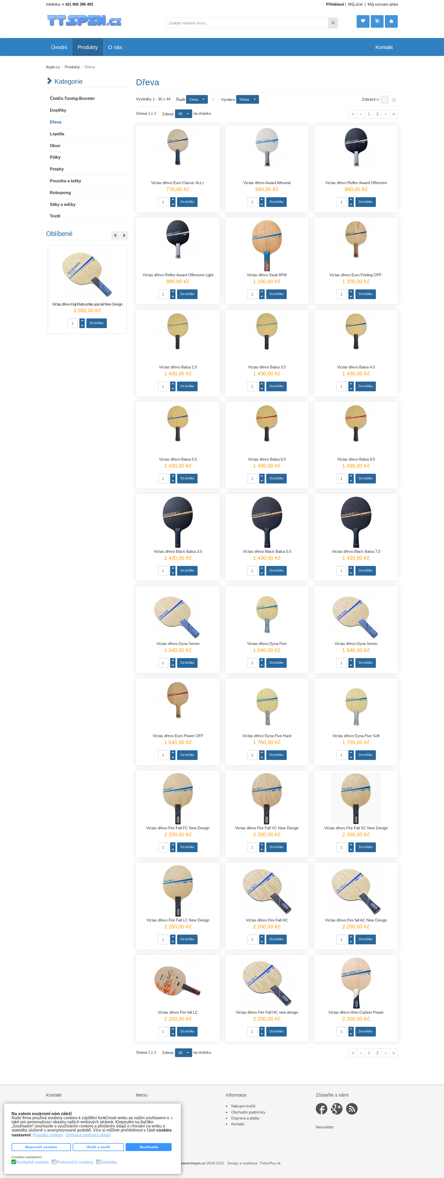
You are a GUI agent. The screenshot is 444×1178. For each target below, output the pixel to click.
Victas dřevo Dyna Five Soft (356, 736)
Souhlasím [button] (149, 1147)
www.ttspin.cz (193, 1163)
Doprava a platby (245, 1118)
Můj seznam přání (383, 4)
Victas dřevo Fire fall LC (178, 1012)
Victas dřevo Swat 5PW (267, 275)
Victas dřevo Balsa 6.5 (267, 459)
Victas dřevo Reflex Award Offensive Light (178, 275)
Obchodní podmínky (248, 1112)
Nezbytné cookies (32, 1162)
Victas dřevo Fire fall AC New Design (356, 920)
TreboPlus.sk (270, 1163)
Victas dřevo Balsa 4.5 (356, 367)
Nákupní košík (243, 1106)
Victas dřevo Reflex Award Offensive (356, 182)
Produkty (72, 67)
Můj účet (355, 4)
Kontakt (237, 1124)
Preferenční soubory (75, 1162)
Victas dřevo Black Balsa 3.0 (178, 551)
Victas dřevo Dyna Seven (177, 643)
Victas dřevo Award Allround (266, 182)
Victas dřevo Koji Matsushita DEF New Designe (87, 304)
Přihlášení (335, 4)
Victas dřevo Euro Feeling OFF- (356, 275)
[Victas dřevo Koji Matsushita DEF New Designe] (87, 274)
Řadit (180, 99)
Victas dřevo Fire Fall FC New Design (177, 828)
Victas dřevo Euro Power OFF (178, 736)
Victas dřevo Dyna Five (266, 643)
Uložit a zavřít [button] (98, 1147)
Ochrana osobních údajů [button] (88, 1135)
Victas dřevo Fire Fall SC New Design (356, 828)
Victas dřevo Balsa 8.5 (356, 459)
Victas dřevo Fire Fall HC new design (267, 1012)
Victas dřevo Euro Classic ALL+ (178, 182)
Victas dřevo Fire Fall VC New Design (267, 828)
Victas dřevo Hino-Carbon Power (356, 1012)
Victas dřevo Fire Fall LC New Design (177, 920)
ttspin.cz (53, 67)
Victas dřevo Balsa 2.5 (178, 367)
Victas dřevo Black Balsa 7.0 (356, 551)
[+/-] (213, 99)
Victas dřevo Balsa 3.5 (267, 367)
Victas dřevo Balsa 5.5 (178, 459)
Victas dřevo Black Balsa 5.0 (267, 551)
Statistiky (109, 1162)
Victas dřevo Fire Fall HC (267, 920)
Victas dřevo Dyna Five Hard (267, 736)
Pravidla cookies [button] (48, 1135)
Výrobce (228, 99)
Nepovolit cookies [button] (41, 1147)
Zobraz (168, 114)
